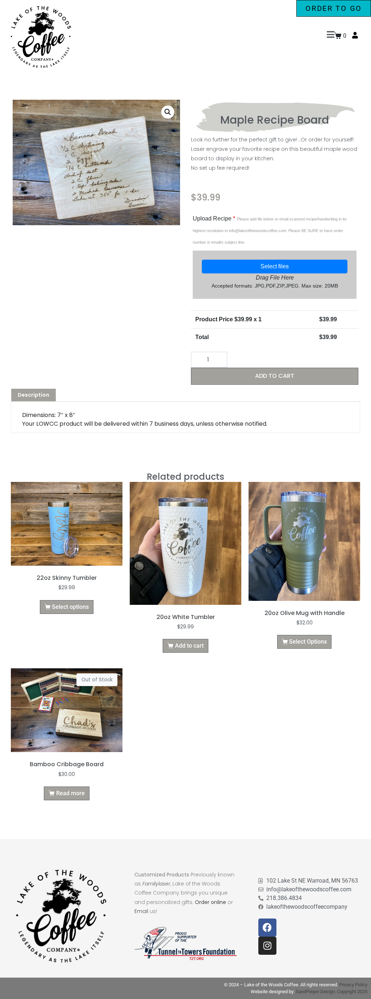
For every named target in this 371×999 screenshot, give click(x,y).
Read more (70, 793)
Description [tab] (33, 395)
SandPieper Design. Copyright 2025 (331, 991)
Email (141, 911)
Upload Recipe (270, 229)
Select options (70, 606)
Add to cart (274, 376)
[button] (167, 112)
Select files (274, 266)
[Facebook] (267, 927)
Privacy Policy (353, 984)
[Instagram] (267, 946)
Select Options (308, 641)
